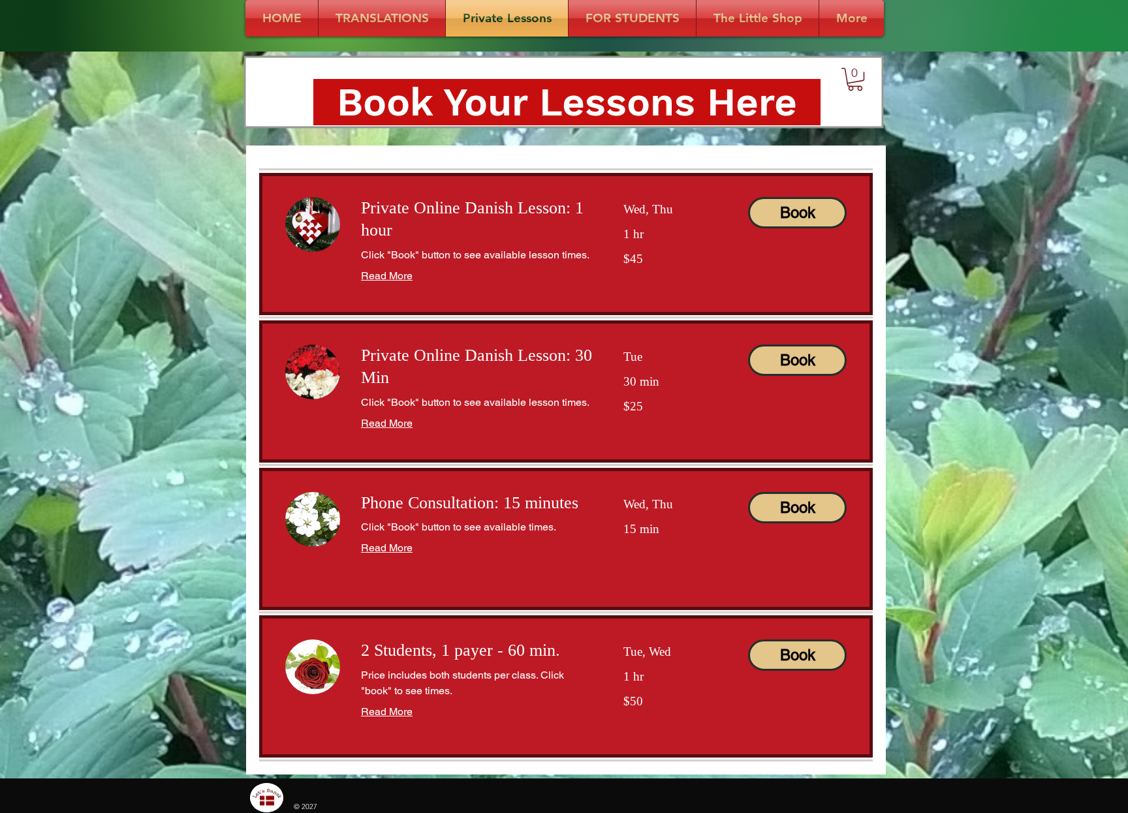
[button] (855, 79)
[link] (476, 219)
